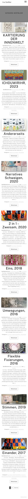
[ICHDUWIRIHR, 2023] (14, 75)
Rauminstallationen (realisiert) (19, 476)
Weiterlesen (14, 64)
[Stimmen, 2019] (14, 399)
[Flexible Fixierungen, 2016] (14, 348)
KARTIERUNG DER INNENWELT (14, 38)
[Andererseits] (14, 125)
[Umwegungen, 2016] (14, 302)
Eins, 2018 (14, 268)
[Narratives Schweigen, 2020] (14, 166)
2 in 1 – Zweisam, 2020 (14, 225)
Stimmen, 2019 (14, 407)
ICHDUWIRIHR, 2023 (14, 84)
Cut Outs (14, 246)
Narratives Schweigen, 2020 (14, 177)
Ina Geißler (6, 2)
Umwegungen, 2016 (14, 312)
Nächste (16, 487)
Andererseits (14, 134)
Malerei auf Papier (13, 61)
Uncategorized (20, 108)
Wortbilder (21, 61)
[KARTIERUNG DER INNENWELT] (14, 27)
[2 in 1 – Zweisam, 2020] (14, 215)
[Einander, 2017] (14, 444)
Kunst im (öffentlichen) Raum (17, 107)
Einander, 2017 (14, 453)
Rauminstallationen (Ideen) (10, 108)
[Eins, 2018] (14, 260)
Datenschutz (24, 497)
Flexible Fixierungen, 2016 (14, 359)
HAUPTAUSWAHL (14, 201)
